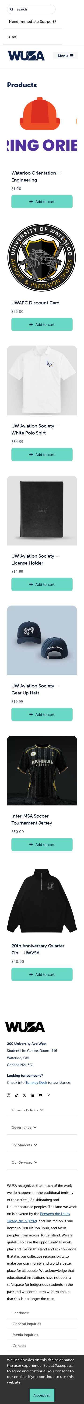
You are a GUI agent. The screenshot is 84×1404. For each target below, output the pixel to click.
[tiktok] (16, 1095)
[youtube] (40, 1095)
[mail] (48, 1095)
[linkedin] (32, 1095)
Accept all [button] (41, 1395)
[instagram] (8, 1095)
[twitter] (24, 1095)
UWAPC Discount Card (35, 303)
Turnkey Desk (36, 1082)
